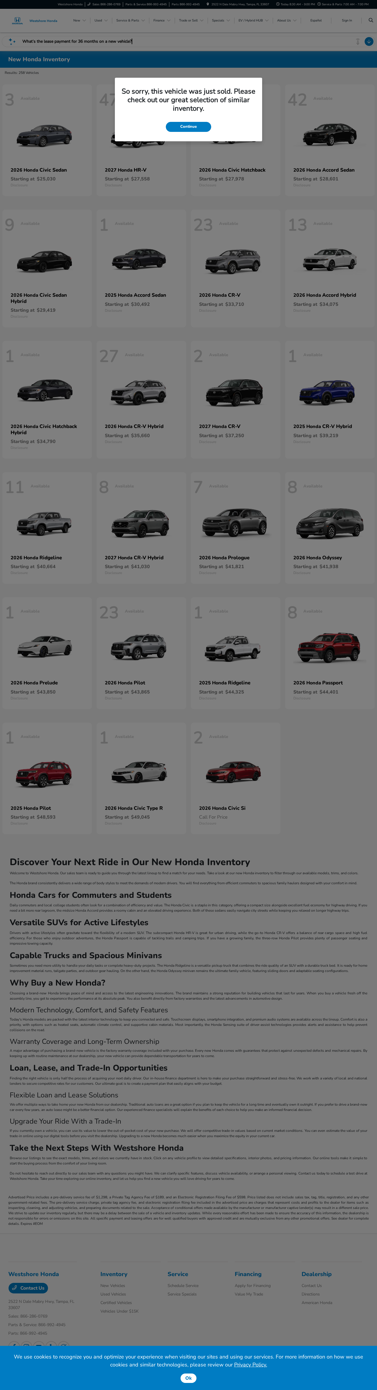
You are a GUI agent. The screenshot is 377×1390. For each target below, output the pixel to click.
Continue (188, 126)
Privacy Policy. (250, 1364)
